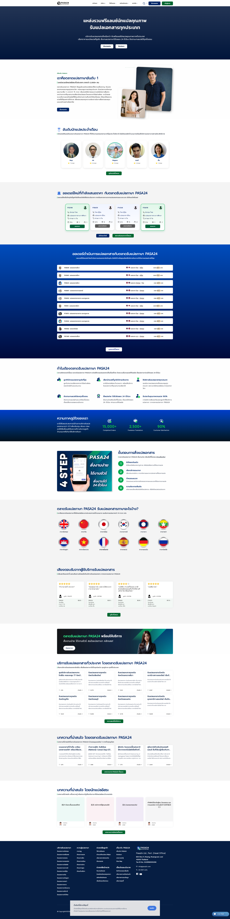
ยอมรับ (152, 908)
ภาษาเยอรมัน (143, 549)
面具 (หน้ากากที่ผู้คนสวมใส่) (100, 805)
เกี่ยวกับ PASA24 (121, 851)
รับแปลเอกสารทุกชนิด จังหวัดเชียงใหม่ (97, 674)
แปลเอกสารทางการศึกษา (78, 215)
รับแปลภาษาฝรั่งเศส (63, 854)
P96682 (120, 600)
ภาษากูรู (79, 851)
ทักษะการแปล (81, 854)
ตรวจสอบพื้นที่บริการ (114, 721)
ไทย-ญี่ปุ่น (98, 212)
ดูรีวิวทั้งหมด (114, 614)
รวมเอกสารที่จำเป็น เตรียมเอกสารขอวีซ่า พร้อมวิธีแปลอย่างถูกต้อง (70, 749)
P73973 (66, 313)
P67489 (66, 336)
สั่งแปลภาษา (69, 648)
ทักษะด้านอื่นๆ (81, 871)
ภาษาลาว (144, 532)
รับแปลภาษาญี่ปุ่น (62, 871)
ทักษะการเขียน (81, 861)
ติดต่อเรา (121, 46)
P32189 (70, 208)
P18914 (66, 306)
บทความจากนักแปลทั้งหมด (114, 832)
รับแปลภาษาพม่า (62, 881)
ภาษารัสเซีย (163, 549)
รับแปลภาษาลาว (62, 884)
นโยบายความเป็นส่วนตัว (123, 874)
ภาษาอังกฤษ (64, 532)
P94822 (66, 298)
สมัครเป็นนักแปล (102, 877)
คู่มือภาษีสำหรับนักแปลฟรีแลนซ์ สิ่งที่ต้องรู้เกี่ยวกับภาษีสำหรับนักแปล (159, 749)
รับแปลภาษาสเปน (62, 858)
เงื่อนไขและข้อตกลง (102, 881)
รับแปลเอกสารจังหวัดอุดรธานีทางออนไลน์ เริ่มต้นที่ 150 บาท (159, 699)
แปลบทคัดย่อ (74, 329)
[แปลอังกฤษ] (127, 283)
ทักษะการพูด (80, 868)
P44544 (66, 321)
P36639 (95, 208)
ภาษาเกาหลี (123, 532)
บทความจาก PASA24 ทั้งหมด (113, 772)
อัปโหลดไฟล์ (103, 235)
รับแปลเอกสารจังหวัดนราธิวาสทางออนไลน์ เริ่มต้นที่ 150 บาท (158, 675)
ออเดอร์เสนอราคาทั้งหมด (123, 235)
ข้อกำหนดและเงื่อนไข (122, 871)
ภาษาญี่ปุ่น (103, 532)
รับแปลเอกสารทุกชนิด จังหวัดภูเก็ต (68, 698)
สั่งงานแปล (154, 3)
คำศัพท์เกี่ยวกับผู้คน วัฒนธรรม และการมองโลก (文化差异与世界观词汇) (159, 804)
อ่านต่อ (79, 690)
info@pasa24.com (144, 867)
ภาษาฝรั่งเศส (103, 549)
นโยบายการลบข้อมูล (122, 877)
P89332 (66, 329)
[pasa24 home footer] (143, 848)
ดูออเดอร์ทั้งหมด (113, 349)
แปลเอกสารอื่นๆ (100, 215)
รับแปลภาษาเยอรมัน (63, 861)
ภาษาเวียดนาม (84, 549)
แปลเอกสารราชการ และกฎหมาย (79, 298)
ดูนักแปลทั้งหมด (114, 173)
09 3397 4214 (142, 870)
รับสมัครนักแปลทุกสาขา (104, 874)
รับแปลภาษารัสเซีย (62, 864)
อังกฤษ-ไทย (73, 212)
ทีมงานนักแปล (101, 871)
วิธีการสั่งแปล (101, 851)
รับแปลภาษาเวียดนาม (63, 888)
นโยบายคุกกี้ (120, 881)
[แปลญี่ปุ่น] (129, 268)
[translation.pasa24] (137, 874)
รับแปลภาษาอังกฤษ (63, 851)
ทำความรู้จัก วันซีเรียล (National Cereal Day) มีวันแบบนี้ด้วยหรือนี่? (99, 749)
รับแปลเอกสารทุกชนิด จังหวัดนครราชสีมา (127, 674)
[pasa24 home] (63, 3)
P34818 (145, 208)
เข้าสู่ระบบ (167, 3)
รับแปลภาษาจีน (61, 875)
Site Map (119, 861)
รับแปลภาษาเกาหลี (62, 868)
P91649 (66, 283)
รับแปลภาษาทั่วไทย (62, 895)
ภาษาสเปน (123, 549)
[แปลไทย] (127, 268)
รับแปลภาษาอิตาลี (62, 891)
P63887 (66, 290)
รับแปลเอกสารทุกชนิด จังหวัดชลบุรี (97, 698)
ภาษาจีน (84, 532)
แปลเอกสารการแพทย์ (76, 290)
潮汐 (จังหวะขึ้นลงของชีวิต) (71, 805)
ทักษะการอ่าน (81, 864)
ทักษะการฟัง (80, 858)
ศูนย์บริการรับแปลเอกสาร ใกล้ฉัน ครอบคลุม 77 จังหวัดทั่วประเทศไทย (70, 675)
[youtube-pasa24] (141, 874)
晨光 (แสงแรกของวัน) (129, 805)
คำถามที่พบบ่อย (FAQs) (104, 854)
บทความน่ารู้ (120, 858)
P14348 (120, 208)
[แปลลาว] (127, 336)
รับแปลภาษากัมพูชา (63, 878)
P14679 (150, 600)
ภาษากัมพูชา (64, 549)
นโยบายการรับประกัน (103, 858)
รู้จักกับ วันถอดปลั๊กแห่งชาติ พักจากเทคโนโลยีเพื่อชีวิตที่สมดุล (129, 749)
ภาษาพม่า (163, 532)
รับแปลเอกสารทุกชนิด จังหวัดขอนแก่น (127, 698)
